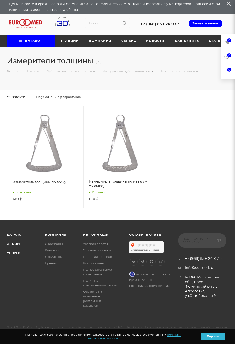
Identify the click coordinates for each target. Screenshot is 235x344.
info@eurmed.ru (199, 267)
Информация (96, 234)
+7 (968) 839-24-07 (158, 24)
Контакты (52, 250)
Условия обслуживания (210, 327)
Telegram (143, 262)
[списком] (219, 97)
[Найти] (124, 23)
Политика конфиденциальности (167, 327)
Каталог (15, 234)
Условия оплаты (95, 244)
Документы (53, 256)
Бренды (51, 263)
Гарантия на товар (97, 256)
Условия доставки (97, 250)
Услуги (14, 253)
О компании (54, 244)
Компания (55, 234)
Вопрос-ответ (93, 263)
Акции (13, 244)
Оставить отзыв (145, 234)
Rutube (161, 262)
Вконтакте (134, 262)
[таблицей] (227, 97)
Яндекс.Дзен (152, 262)
